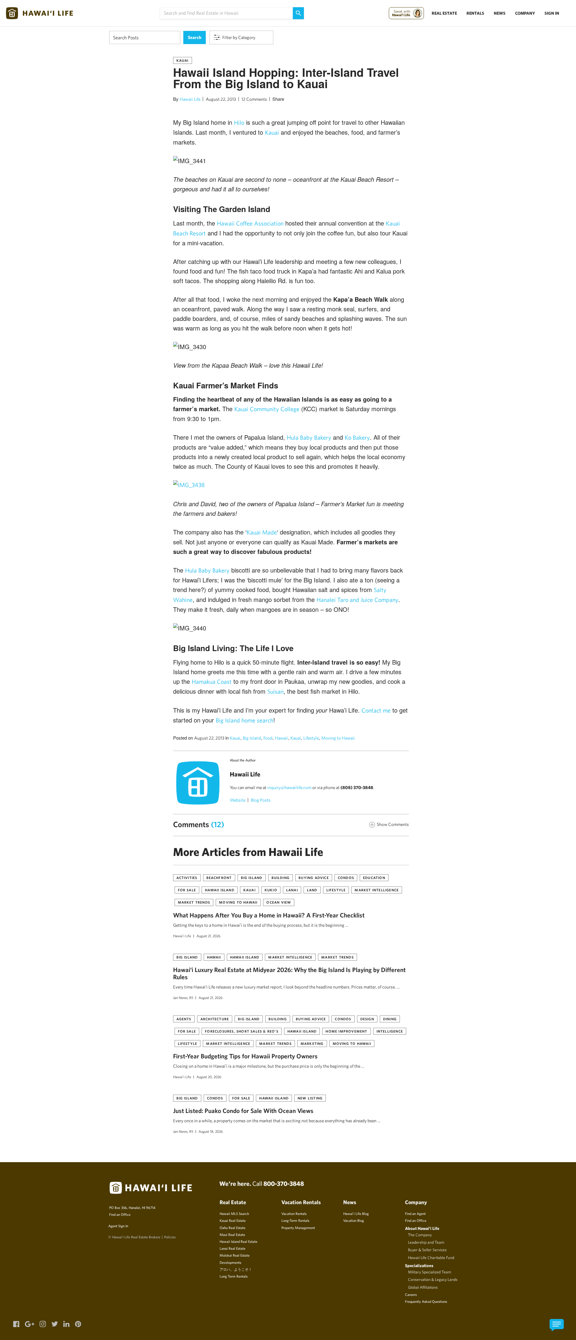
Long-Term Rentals (295, 1220)
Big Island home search (244, 720)
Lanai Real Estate (232, 1248)
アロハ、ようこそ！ (236, 1269)
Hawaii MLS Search (234, 1213)
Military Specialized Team (429, 1272)
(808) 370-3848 (356, 787)
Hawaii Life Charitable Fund (431, 1257)
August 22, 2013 (221, 99)
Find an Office (119, 1214)
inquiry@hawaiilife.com (289, 787)
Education (374, 877)
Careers (411, 1294)
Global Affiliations (423, 1287)
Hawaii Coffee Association (250, 223)
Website (237, 800)
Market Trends (194, 902)
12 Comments (254, 99)
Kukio (271, 890)
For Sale (187, 890)
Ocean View (278, 902)
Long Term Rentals (234, 1276)
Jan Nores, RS (183, 997)
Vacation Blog (353, 1220)
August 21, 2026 (208, 936)
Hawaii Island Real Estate (238, 1241)
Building (281, 877)
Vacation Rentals (294, 1213)
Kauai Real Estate (233, 1220)
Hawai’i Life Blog (356, 1213)
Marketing (312, 1043)
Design (367, 1019)
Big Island (252, 737)
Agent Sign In (118, 1226)
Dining (390, 1019)
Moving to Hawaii (338, 737)
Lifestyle (311, 737)
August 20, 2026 (208, 1077)
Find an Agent (415, 1213)
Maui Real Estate (232, 1234)
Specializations (419, 1265)
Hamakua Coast (212, 681)
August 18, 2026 (211, 1131)
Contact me (376, 710)
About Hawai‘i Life (422, 1228)
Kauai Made (262, 532)
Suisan (275, 691)
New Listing (310, 1098)
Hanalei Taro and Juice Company (357, 599)
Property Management (298, 1227)
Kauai (182, 60)
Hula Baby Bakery (309, 437)
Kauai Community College (266, 408)
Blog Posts (261, 800)
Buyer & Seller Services (427, 1249)
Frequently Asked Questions (426, 1301)
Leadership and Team (426, 1242)
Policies (170, 1237)
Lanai (292, 890)
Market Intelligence (377, 890)
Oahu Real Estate (232, 1227)
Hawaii (281, 737)
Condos (346, 877)
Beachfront (219, 877)
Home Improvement (346, 1031)
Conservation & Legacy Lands (433, 1279)
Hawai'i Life (182, 936)
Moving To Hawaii (238, 902)
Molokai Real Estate (235, 1255)
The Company (420, 1234)
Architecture (214, 1019)
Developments (230, 1262)
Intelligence (389, 1031)
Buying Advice (313, 877)
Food (267, 737)
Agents (183, 1019)
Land (312, 890)
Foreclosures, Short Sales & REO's (241, 1031)
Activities (186, 877)
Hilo (239, 122)
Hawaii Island (219, 890)
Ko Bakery (357, 437)
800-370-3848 (283, 1183)
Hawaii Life (190, 99)
